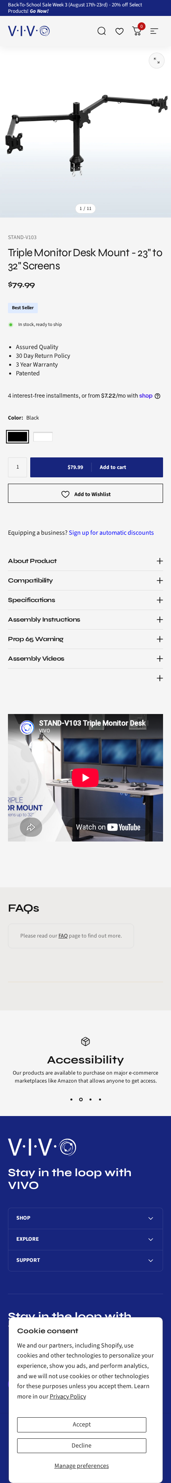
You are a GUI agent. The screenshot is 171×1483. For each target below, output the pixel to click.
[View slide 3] (90, 1099)
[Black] (17, 436)
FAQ (63, 936)
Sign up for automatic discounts (111, 532)
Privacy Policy (68, 1396)
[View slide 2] (81, 1099)
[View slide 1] (71, 1099)
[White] (42, 436)
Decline (81, 1445)
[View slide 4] (100, 1099)
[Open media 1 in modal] (157, 61)
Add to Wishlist (92, 495)
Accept (82, 1424)
